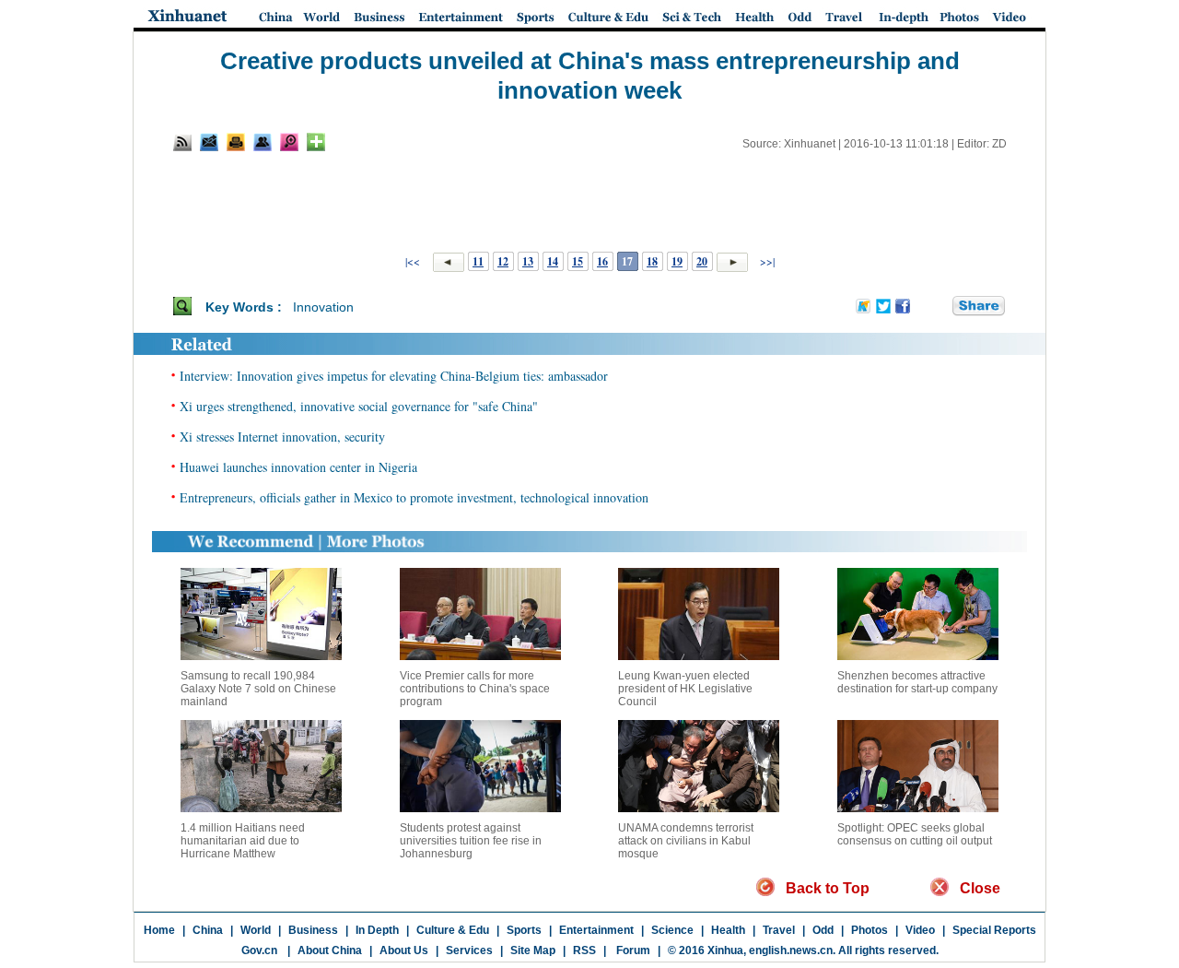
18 (652, 261)
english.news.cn (791, 950)
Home (159, 930)
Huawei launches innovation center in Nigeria (298, 467)
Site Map (532, 950)
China (208, 930)
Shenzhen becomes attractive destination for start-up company (917, 682)
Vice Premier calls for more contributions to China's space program (475, 688)
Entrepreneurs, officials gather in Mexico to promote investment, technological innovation (414, 497)
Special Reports (994, 930)
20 (701, 261)
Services (469, 950)
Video (920, 930)
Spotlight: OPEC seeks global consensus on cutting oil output (914, 834)
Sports (524, 930)
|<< (412, 261)
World (255, 930)
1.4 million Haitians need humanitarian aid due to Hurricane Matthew (243, 840)
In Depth (377, 930)
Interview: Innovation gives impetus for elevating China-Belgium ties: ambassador (394, 375)
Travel (779, 930)
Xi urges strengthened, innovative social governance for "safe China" (359, 406)
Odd (823, 930)
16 (602, 261)
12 (502, 261)
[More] (316, 142)
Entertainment (596, 930)
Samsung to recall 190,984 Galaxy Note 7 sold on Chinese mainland (258, 688)
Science (672, 930)
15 (577, 261)
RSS (584, 950)
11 (478, 261)
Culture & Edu (452, 930)
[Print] (236, 142)
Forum (631, 950)
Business (313, 930)
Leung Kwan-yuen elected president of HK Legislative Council (685, 688)
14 (552, 261)
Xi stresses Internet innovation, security (282, 436)
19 (677, 261)
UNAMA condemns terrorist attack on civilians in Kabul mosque (685, 840)
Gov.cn (259, 950)
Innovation (323, 307)
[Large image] (289, 142)
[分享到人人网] (939, 307)
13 (527, 261)
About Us (403, 950)
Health (728, 930)
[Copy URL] (262, 142)
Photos (869, 930)
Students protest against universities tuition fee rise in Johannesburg (471, 840)
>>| (766, 261)
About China (330, 950)
